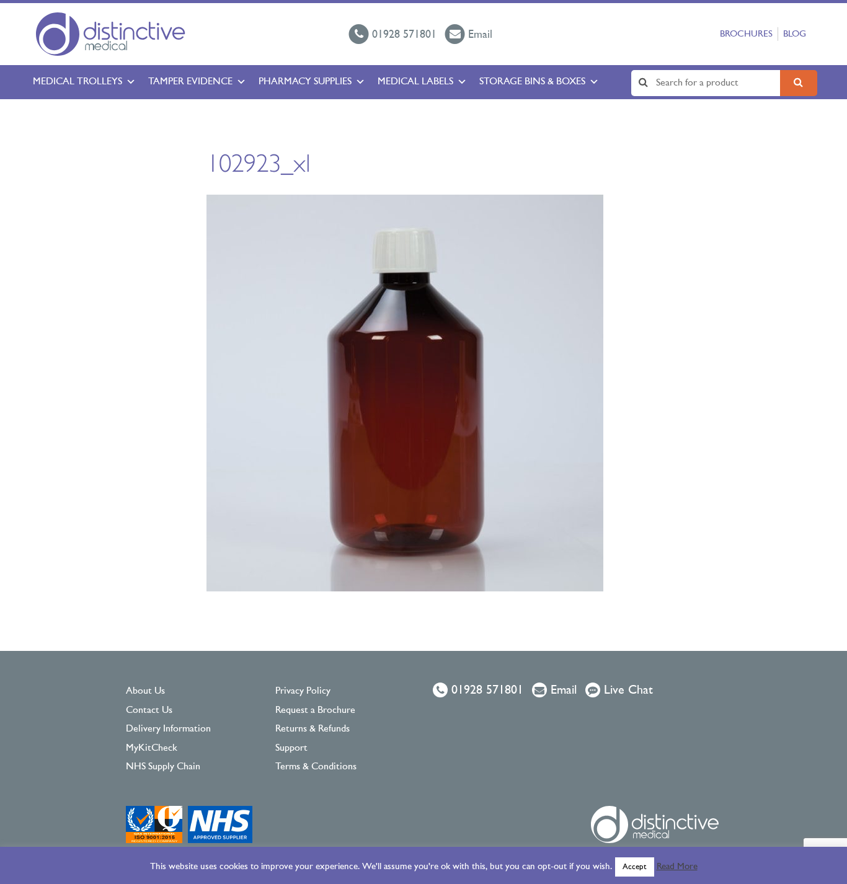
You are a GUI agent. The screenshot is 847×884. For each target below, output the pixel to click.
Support (291, 748)
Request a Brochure (315, 710)
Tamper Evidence (190, 82)
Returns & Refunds (312, 729)
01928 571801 (485, 690)
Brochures (746, 34)
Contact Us (149, 710)
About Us (145, 691)
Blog (794, 34)
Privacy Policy (302, 691)
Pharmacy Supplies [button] (305, 82)
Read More (677, 867)
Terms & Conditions (316, 767)
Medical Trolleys (77, 82)
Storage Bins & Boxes (532, 82)
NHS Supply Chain (163, 767)
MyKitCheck (151, 748)
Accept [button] (635, 867)
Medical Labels (415, 82)
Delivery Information (168, 729)
